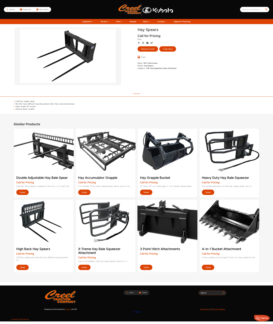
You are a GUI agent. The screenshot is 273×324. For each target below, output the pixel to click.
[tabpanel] (75, 57)
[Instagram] (136, 311)
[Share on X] (143, 43)
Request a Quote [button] (148, 49)
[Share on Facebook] (139, 43)
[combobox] (254, 9)
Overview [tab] (136, 93)
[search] (266, 9)
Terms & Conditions (218, 309)
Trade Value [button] (168, 49)
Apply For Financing (182, 21)
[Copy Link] (151, 43)
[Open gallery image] (68, 56)
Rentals (133, 21)
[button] (10, 9)
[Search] (223, 293)
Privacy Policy (205, 309)
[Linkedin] (139, 311)
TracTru (68, 309)
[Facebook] (133, 311)
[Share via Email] (147, 43)
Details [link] (22, 192)
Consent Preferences (20, 319)
